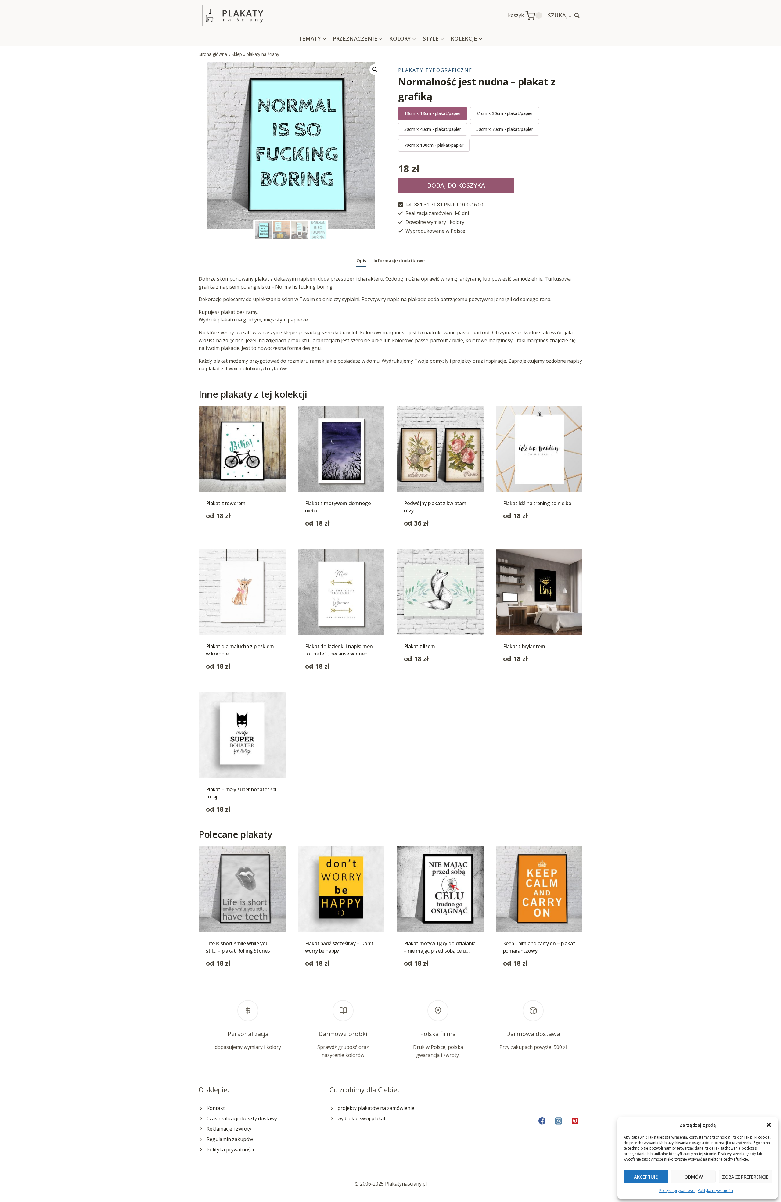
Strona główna (213, 54)
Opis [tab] (361, 261)
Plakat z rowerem (225, 503)
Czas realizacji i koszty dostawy (242, 1118)
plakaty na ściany (263, 54)
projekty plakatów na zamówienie (375, 1108)
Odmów (693, 1177)
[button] (769, 1125)
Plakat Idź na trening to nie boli (538, 503)
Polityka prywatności (677, 1190)
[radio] (432, 113)
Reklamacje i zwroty (229, 1128)
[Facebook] (542, 1121)
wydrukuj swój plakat (361, 1118)
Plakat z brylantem (524, 646)
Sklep (237, 54)
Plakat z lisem (419, 646)
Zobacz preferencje (745, 1177)
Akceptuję (646, 1177)
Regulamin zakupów (230, 1139)
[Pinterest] (575, 1121)
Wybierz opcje (222, 535)
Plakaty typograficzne (435, 70)
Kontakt (216, 1108)
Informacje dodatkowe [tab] (399, 261)
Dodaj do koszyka (456, 185)
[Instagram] (558, 1121)
